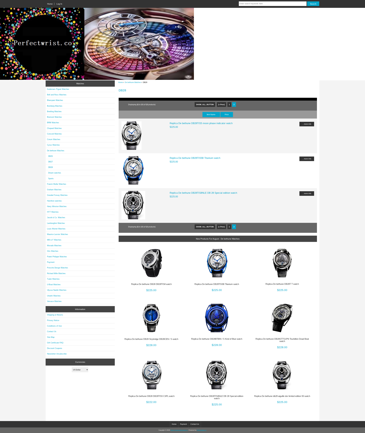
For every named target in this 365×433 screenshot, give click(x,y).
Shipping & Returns (55, 315)
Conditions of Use (54, 326)
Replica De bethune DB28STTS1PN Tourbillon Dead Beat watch (282, 340)
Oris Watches (52, 251)
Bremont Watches (54, 117)
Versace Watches (54, 301)
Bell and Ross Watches (56, 95)
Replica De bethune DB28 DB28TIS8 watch (151, 284)
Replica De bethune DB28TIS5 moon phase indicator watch (201, 123)
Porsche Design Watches (57, 268)
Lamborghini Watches (56, 223)
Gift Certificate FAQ (55, 343)
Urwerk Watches (54, 296)
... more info (306, 124)
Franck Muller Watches (56, 184)
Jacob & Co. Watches (56, 217)
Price (227, 114)
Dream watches (54, 173)
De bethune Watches (133, 82)
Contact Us (51, 331)
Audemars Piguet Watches (58, 89)
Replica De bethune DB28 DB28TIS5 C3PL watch (151, 396)
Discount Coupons (54, 348)
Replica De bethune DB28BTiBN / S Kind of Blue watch (216, 339)
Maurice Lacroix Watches (57, 234)
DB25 (50, 156)
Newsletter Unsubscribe (57, 354)
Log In (59, 4)
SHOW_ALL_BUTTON (205, 104)
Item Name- (211, 114)
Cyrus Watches (53, 145)
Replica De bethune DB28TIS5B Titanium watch (195, 158)
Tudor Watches (53, 279)
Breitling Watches (54, 111)
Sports (50, 178)
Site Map (50, 337)
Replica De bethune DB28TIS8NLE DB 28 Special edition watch (203, 192)
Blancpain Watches (55, 100)
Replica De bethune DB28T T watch (282, 284)
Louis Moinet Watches (56, 229)
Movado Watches (54, 245)
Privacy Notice (53, 320)
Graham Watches (54, 190)
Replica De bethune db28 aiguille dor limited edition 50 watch (282, 396)
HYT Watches (53, 212)
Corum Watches (53, 139)
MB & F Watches (54, 240)
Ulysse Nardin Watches (56, 290)
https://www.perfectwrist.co (179, 430)
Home (50, 4)
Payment (50, 262)
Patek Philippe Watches (57, 257)
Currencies (80, 362)
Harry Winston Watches (57, 206)
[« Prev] (221, 104)
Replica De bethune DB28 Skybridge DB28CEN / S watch (151, 339)
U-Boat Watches (54, 284)
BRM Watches (53, 123)
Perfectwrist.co (201, 430)
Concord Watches (54, 134)
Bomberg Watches (54, 106)
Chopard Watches (54, 128)
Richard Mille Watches (56, 273)
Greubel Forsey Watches (57, 195)
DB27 (50, 162)
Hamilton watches (54, 201)
